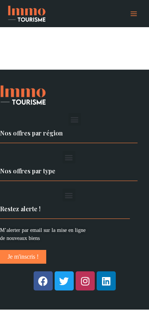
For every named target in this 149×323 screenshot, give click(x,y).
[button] (74, 119)
